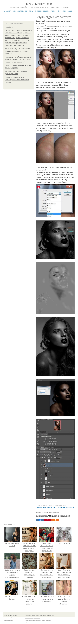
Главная (7, 10)
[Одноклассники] (55, 520)
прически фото (57, 512)
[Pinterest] (47, 520)
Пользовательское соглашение (38, 615)
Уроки (53, 10)
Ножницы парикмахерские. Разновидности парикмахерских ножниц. (17, 79)
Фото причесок (65, 10)
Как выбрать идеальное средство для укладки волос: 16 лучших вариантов (17, 51)
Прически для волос (47, 512)
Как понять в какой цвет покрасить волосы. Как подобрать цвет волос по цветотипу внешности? (18, 59)
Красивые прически (39, 4)
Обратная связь (50, 615)
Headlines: (9, 27)
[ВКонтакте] (40, 520)
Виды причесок (42, 10)
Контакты (27, 615)
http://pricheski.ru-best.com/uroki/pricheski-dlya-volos (55, 507)
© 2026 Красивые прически (10, 615)
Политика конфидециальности (32, 618)
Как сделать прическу (23, 10)
